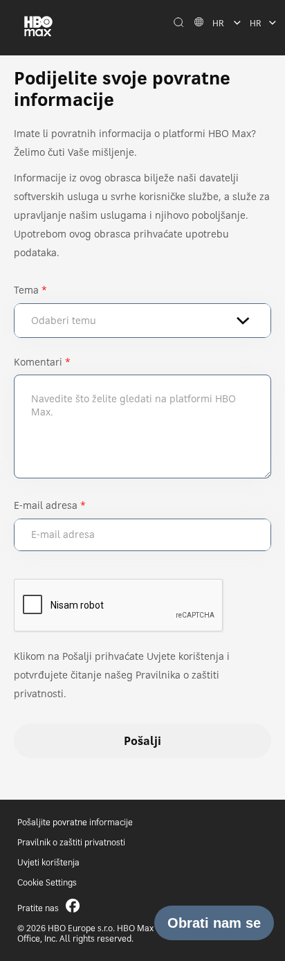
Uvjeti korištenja (48, 862)
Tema (26, 289)
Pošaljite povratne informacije (75, 822)
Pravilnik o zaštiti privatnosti (71, 842)
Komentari (38, 361)
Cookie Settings (47, 882)
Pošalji (142, 740)
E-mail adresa (45, 505)
